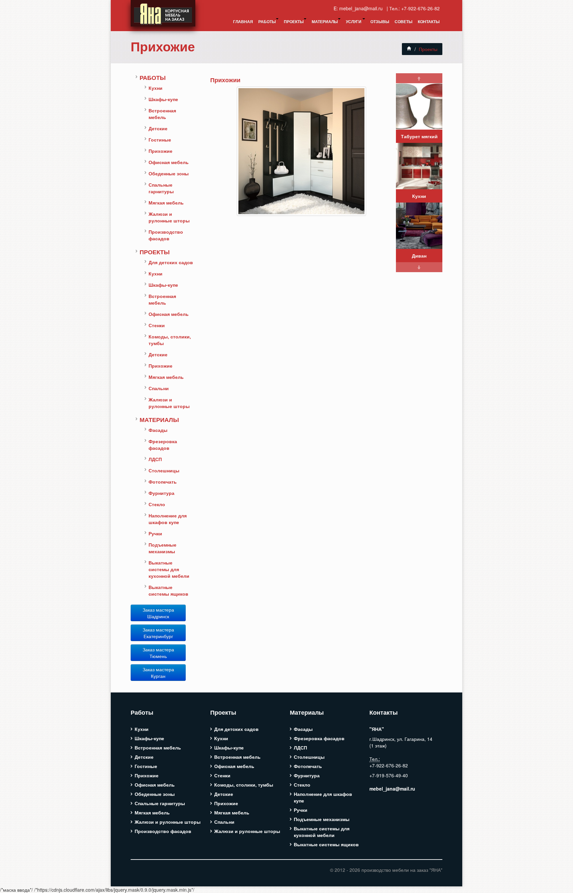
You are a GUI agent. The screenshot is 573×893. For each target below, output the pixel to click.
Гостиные (160, 139)
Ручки (155, 533)
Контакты (429, 22)
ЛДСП (155, 459)
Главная (243, 22)
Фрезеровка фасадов (163, 444)
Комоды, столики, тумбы (170, 339)
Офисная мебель (169, 162)
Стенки (157, 325)
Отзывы (379, 22)
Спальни (159, 388)
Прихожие (163, 46)
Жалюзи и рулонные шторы (169, 217)
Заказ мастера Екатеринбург (158, 632)
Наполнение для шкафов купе (168, 518)
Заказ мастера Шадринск (158, 613)
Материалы (325, 22)
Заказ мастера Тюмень (158, 652)
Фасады (158, 430)
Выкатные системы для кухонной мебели (169, 569)
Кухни (155, 88)
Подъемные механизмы (162, 548)
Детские (158, 128)
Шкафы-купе (163, 99)
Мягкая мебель (166, 202)
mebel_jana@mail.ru (362, 8)
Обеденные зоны (169, 173)
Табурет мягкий (419, 136)
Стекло (157, 504)
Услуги (354, 22)
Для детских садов (171, 262)
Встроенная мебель (162, 113)
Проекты (294, 22)
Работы (267, 22)
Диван (419, 255)
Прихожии (225, 80)
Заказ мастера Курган (158, 672)
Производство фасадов (166, 235)
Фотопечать (163, 481)
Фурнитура (161, 493)
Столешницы (164, 470)
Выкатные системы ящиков (168, 590)
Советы (404, 22)
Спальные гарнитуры (161, 188)
